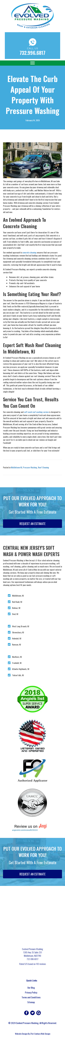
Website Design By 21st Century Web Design (32, 1033)
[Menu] (32, 63)
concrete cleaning (29, 252)
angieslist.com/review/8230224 (25, 830)
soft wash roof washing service (36, 411)
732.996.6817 (32, 52)
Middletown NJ (16, 467)
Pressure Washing (30, 467)
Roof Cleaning (43, 467)
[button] (26, 1013)
